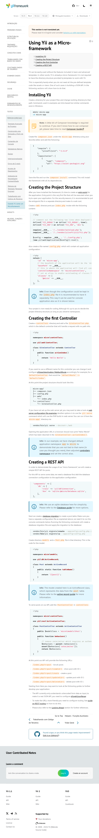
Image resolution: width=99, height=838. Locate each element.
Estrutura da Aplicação (12, 37)
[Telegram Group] (11, 813)
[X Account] (7, 813)
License (9, 823)
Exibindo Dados (13, 76)
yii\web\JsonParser (78, 696)
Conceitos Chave (14, 53)
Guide (8, 796)
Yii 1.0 (44, 16)
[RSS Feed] (16, 813)
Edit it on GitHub (50, 735)
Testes (10, 112)
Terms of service (12, 819)
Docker (10, 154)
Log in (63, 773)
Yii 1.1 (37, 16)
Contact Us (10, 826)
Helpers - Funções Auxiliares (14, 220)
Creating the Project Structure (47, 59)
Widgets (10, 212)
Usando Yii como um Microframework (15, 205)
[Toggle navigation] (91, 5)
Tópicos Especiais (14, 118)
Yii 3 (23, 16)
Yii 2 (30, 16)
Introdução (12, 23)
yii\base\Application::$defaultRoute (51, 372)
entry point (82, 192)
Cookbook (69, 804)
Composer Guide (74, 129)
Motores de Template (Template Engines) (15, 188)
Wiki (8, 804)
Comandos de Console (13, 142)
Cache (9, 89)
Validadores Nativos (15, 149)
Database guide (64, 507)
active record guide (66, 594)
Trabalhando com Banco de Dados (14, 60)
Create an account (80, 773)
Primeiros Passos (14, 30)
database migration (51, 516)
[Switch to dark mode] (84, 5)
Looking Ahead (58, 707)
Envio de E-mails (14, 164)
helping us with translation (74, 32)
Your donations (44, 819)
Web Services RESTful (12, 96)
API (7, 800)
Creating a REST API (43, 65)
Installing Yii (40, 56)
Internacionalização (15, 159)
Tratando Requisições (12, 45)
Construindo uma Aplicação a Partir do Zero (15, 133)
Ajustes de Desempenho (12, 169)
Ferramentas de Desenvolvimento (14, 104)
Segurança (11, 82)
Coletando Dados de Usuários (14, 68)
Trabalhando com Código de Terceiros (15, 197)
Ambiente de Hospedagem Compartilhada (13, 178)
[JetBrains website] (40, 823)
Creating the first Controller (46, 62)
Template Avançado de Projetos (15, 125)
